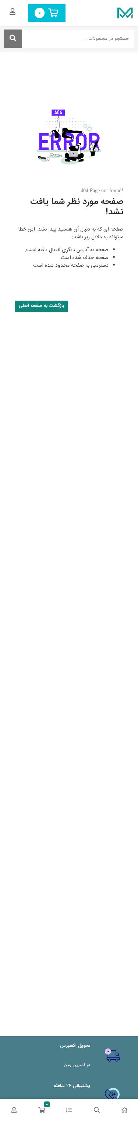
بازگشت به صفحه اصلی (41, 306)
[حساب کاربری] (14, 1110)
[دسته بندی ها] (69, 1110)
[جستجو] (13, 39)
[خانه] (124, 1110)
